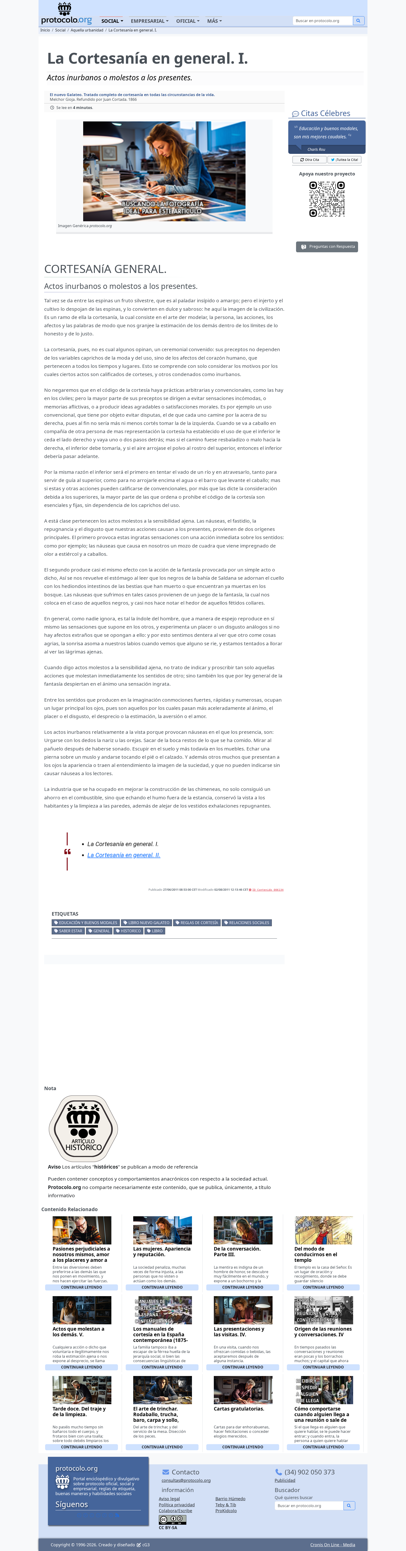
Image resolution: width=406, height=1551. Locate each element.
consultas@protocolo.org (186, 1480)
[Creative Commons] (172, 1519)
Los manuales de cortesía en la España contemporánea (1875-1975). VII (160, 1337)
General (102, 930)
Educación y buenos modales (88, 922)
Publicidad (285, 1480)
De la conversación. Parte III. (237, 1251)
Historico (131, 930)
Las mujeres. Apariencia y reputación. (162, 1251)
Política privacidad (177, 1505)
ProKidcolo (226, 1510)
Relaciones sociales (249, 922)
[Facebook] (79, 1515)
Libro (157, 930)
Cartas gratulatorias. (239, 1408)
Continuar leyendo (81, 1287)
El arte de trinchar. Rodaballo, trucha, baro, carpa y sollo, (156, 1414)
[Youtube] (110, 1515)
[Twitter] (85, 1515)
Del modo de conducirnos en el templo (315, 1254)
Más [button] (212, 21)
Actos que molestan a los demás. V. (79, 1332)
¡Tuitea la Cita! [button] (347, 159)
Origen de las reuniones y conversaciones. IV (323, 1332)
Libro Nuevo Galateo (149, 922)
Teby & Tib (225, 1505)
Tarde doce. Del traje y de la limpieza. (79, 1411)
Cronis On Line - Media (332, 1544)
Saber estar (70, 930)
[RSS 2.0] (117, 1515)
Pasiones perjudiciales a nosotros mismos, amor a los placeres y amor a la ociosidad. (81, 1257)
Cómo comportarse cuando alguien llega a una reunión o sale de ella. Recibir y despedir (321, 1417)
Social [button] (110, 21)
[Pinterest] (91, 1515)
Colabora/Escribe (175, 1510)
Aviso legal (169, 1498)
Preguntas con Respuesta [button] (331, 246)
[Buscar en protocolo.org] (359, 20)
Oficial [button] (186, 21)
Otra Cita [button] (312, 159)
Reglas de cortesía (199, 922)
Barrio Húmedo (230, 1498)
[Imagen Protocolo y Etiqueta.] (164, 171)
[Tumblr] (98, 1515)
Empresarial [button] (148, 21)
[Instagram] (104, 1515)
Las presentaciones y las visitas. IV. (239, 1332)
